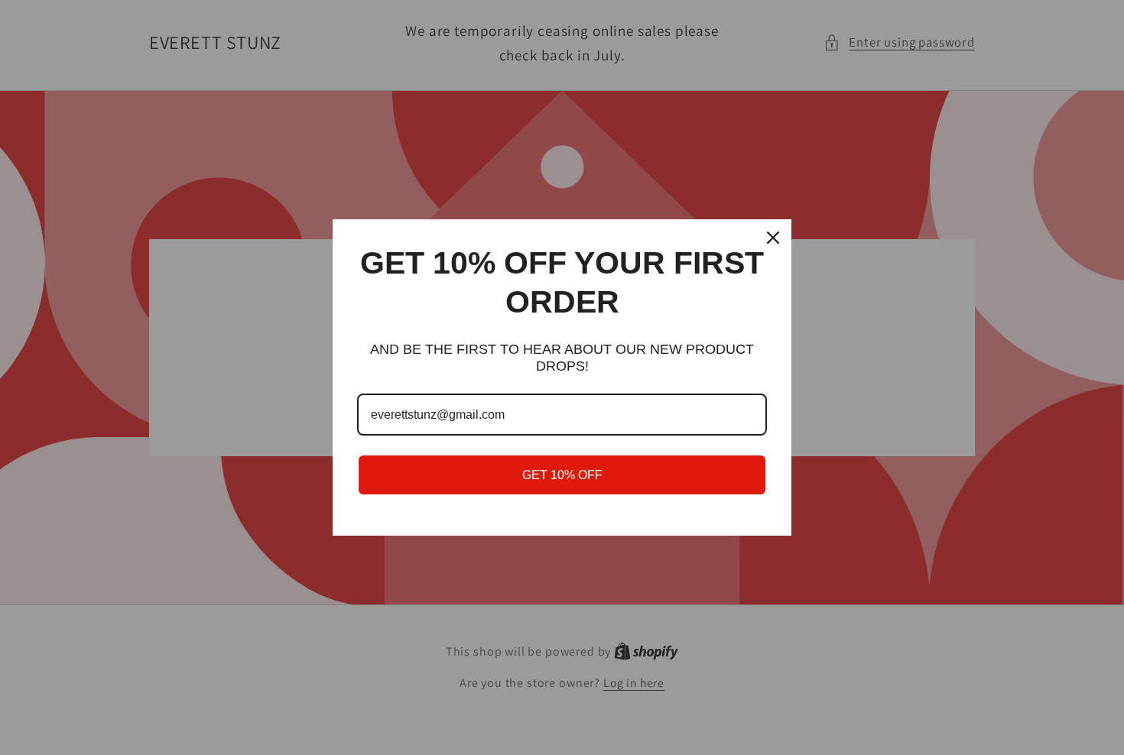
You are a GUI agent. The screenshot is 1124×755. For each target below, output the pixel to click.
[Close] (773, 237)
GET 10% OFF (562, 474)
